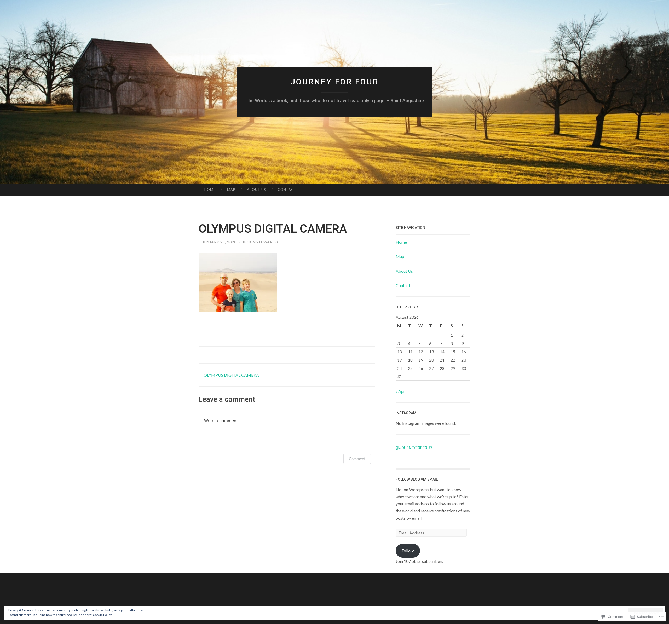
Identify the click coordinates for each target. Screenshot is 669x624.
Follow (408, 550)
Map (231, 189)
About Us (256, 189)
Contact (287, 189)
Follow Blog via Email (417, 479)
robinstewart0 (260, 242)
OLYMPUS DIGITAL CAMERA (229, 375)
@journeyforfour (414, 448)
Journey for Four (335, 81)
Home (210, 189)
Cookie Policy (102, 615)
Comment (357, 458)
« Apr (400, 391)
